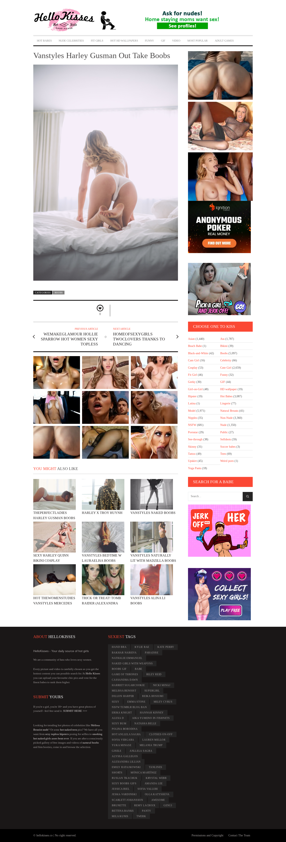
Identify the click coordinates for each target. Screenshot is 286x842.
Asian (191, 338)
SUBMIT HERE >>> (75, 710)
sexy (115, 701)
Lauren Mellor (154, 739)
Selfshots (225, 439)
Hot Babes (44, 40)
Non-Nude (226, 417)
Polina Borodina (125, 728)
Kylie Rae (142, 647)
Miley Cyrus (163, 701)
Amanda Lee (154, 783)
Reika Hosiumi (153, 696)
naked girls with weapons (132, 663)
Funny (149, 40)
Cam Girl (193, 360)
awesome (158, 800)
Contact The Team (239, 835)
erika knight (122, 712)
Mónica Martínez (144, 772)
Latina (192, 403)
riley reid (154, 674)
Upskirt (192, 460)
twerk (141, 816)
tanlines (155, 767)
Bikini (224, 346)
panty (146, 810)
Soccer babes (228, 446)
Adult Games (224, 40)
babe (138, 668)
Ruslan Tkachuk (125, 778)
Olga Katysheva (157, 794)
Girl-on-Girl (195, 389)
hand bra (119, 647)
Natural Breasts (229, 410)
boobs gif (119, 668)
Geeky (192, 381)
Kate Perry (165, 647)
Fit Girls (97, 40)
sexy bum (119, 723)
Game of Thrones (125, 674)
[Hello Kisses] (66, 20)
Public (224, 432)
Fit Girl (192, 374)
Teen (223, 453)
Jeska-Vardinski (124, 794)
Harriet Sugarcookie (128, 685)
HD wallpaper (228, 389)
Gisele (116, 750)
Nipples (192, 417)
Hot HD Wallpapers (124, 40)
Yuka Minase (121, 745)
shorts (117, 772)
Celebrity (225, 360)
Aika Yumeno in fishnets (151, 718)
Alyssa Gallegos (125, 756)
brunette (119, 805)
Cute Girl (225, 367)
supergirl (152, 690)
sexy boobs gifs (124, 783)
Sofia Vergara (123, 739)
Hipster (192, 396)
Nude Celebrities (71, 40)
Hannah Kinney (152, 712)
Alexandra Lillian (126, 761)
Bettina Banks (123, 810)
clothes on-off (161, 734)
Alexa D (118, 718)
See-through (195, 439)
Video (176, 40)
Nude (223, 425)
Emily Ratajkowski (126, 767)
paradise (151, 652)
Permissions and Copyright (207, 835)
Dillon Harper (123, 696)
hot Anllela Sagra (126, 734)
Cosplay (192, 367)
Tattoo (192, 453)
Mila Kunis (120, 816)
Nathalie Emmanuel (127, 658)
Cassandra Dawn (125, 679)
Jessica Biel (120, 788)
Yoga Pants (194, 468)
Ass (222, 338)
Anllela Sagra (141, 750)
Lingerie (225, 403)
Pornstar (193, 432)
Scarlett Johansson (127, 800)
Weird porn (227, 460)
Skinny (192, 446)
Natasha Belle (145, 723)
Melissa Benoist (124, 690)
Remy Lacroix (144, 805)
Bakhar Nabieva (124, 652)
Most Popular (197, 40)
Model (192, 410)
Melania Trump (151, 745)
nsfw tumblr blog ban (129, 707)
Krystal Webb (156, 778)
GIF (163, 40)
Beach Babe (195, 346)
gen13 (168, 805)
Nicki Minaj (161, 685)
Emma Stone (136, 701)
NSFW (192, 425)
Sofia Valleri (148, 788)
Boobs (59, 292)
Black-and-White (198, 353)
